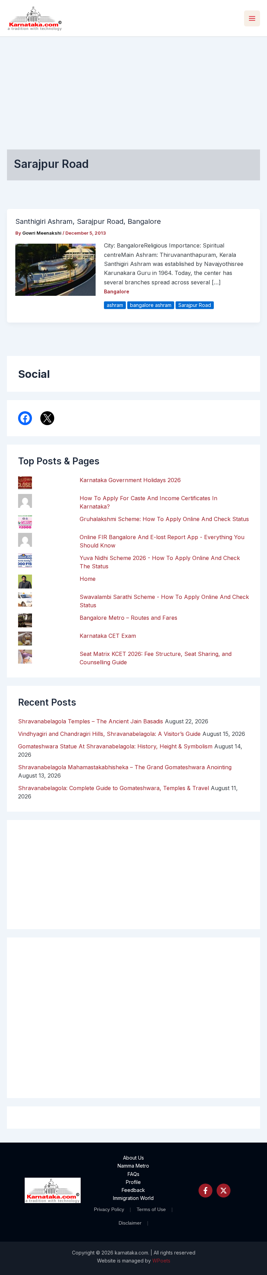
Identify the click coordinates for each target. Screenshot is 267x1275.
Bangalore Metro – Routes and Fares (128, 617)
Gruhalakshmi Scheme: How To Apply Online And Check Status (164, 518)
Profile (133, 1182)
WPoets (161, 1261)
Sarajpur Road (194, 305)
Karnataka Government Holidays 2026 (130, 480)
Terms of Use (151, 1209)
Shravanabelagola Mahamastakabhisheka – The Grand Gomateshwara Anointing (125, 767)
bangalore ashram (150, 305)
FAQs (133, 1174)
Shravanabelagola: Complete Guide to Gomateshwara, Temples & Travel (113, 788)
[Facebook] (205, 1190)
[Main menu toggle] (252, 18)
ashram (115, 305)
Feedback (133, 1190)
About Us (133, 1158)
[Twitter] (223, 1190)
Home (88, 578)
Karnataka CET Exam (108, 635)
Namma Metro (133, 1166)
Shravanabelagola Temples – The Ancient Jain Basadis (90, 721)
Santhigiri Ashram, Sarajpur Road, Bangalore (88, 221)
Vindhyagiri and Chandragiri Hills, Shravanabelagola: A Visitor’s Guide (109, 733)
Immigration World (133, 1198)
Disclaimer (130, 1223)
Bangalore (116, 291)
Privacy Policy (109, 1209)
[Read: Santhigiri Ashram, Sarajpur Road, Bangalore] (55, 269)
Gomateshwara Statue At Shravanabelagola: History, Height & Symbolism (115, 746)
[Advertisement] (133, 89)
